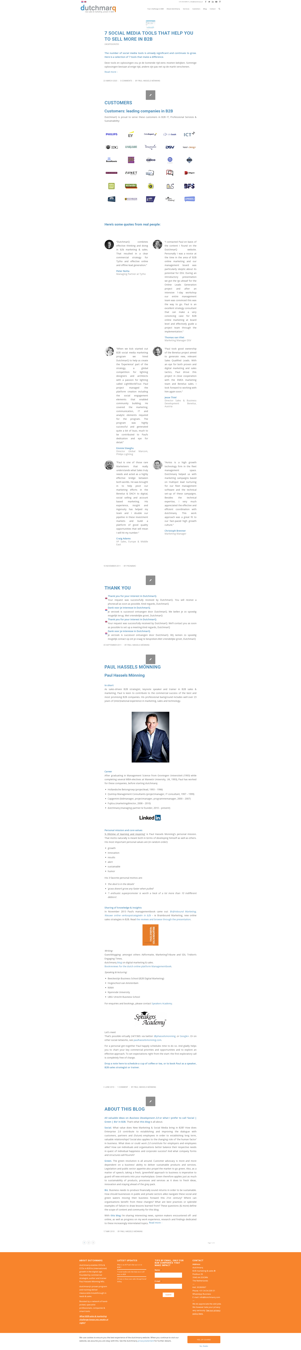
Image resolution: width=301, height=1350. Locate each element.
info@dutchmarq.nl (196, 2)
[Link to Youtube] (216, 2)
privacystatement (146, 1340)
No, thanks (204, 1346)
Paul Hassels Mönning (149, 81)
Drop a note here (114, 1063)
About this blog (125, 1109)
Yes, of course (204, 1339)
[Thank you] (150, 580)
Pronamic (131, 566)
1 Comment (122, 1087)
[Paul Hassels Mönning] (150, 659)
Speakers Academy (162, 1003)
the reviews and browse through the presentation (163, 919)
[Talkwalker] (150, 25)
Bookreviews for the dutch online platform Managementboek (138, 966)
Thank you (118, 588)
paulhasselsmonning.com (147, 1040)
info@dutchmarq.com (210, 1297)
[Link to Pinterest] (220, 2)
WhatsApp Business (201, 1294)
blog (119, 962)
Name (158, 1270)
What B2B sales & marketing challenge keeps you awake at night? (93, 1319)
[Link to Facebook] (205, 2)
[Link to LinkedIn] (212, 2)
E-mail (158, 1281)
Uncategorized (112, 44)
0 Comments (126, 81)
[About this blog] (150, 1101)
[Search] (219, 9)
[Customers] (150, 95)
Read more (110, 71)
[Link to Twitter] (209, 2)
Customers (118, 102)
